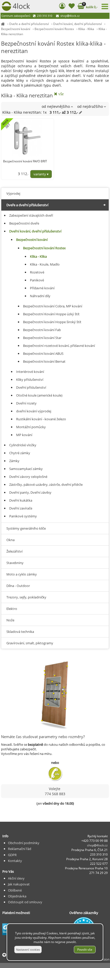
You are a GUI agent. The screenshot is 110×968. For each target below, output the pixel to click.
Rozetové (37, 272)
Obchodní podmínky (23, 843)
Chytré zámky (19, 453)
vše (60, 94)
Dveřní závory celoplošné (28, 476)
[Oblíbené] (71, 6)
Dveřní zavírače (20, 508)
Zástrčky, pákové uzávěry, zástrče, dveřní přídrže (46, 484)
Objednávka (17, 896)
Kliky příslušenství (29, 379)
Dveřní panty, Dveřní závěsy (30, 492)
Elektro (11, 608)
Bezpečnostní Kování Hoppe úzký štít (51, 314)
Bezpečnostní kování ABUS (43, 353)
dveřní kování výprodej (33, 411)
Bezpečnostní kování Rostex (54, 29)
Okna (10, 540)
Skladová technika (20, 631)
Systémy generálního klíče (26, 528)
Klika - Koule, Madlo (45, 264)
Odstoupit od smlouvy (25, 902)
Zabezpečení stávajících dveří (31, 215)
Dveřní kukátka (20, 500)
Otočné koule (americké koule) (39, 395)
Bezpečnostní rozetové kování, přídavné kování (59, 345)
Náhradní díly (40, 296)
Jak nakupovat (19, 884)
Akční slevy (16, 878)
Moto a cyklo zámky (21, 574)
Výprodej (13, 193)
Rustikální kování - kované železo (41, 419)
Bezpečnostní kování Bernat (44, 361)
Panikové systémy (23, 516)
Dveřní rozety (26, 403)
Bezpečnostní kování (15, 29)
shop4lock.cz (70, 16)
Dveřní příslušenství (31, 387)
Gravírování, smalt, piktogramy (29, 643)
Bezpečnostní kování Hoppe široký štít (52, 322)
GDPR (12, 855)
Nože (10, 620)
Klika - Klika (86, 29)
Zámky (14, 461)
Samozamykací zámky (26, 468)
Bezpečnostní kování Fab (42, 330)
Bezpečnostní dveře (24, 223)
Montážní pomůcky (31, 427)
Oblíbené (15, 890)
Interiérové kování (30, 371)
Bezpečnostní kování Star (42, 337)
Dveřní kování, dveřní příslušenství (77, 24)
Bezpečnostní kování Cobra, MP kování (52, 306)
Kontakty (15, 860)
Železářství (14, 551)
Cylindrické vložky (22, 445)
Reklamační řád (19, 848)
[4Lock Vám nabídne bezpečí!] (3, 24)
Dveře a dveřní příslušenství (29, 24)
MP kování (24, 435)
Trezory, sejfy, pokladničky (26, 597)
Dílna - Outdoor (18, 585)
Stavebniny (15, 562)
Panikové (37, 280)
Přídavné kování (42, 288)
